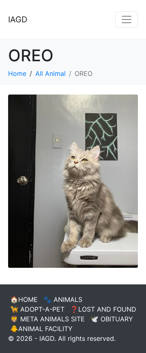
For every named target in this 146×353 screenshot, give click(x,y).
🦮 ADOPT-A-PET (37, 309)
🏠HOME (24, 299)
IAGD (17, 19)
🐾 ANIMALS (62, 299)
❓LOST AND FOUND (103, 309)
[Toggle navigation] (126, 19)
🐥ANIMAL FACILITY (41, 329)
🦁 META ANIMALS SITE (47, 319)
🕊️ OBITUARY (111, 319)
